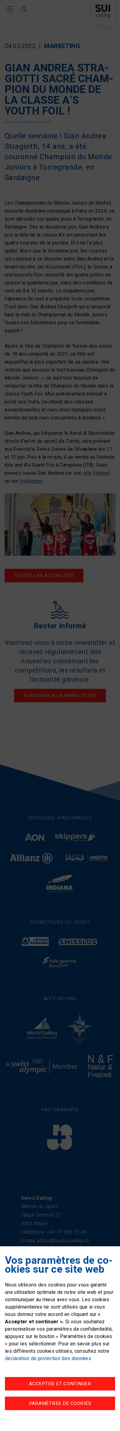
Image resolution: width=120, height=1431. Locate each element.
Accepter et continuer (60, 1383)
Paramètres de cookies (60, 1403)
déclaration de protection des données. (48, 1358)
